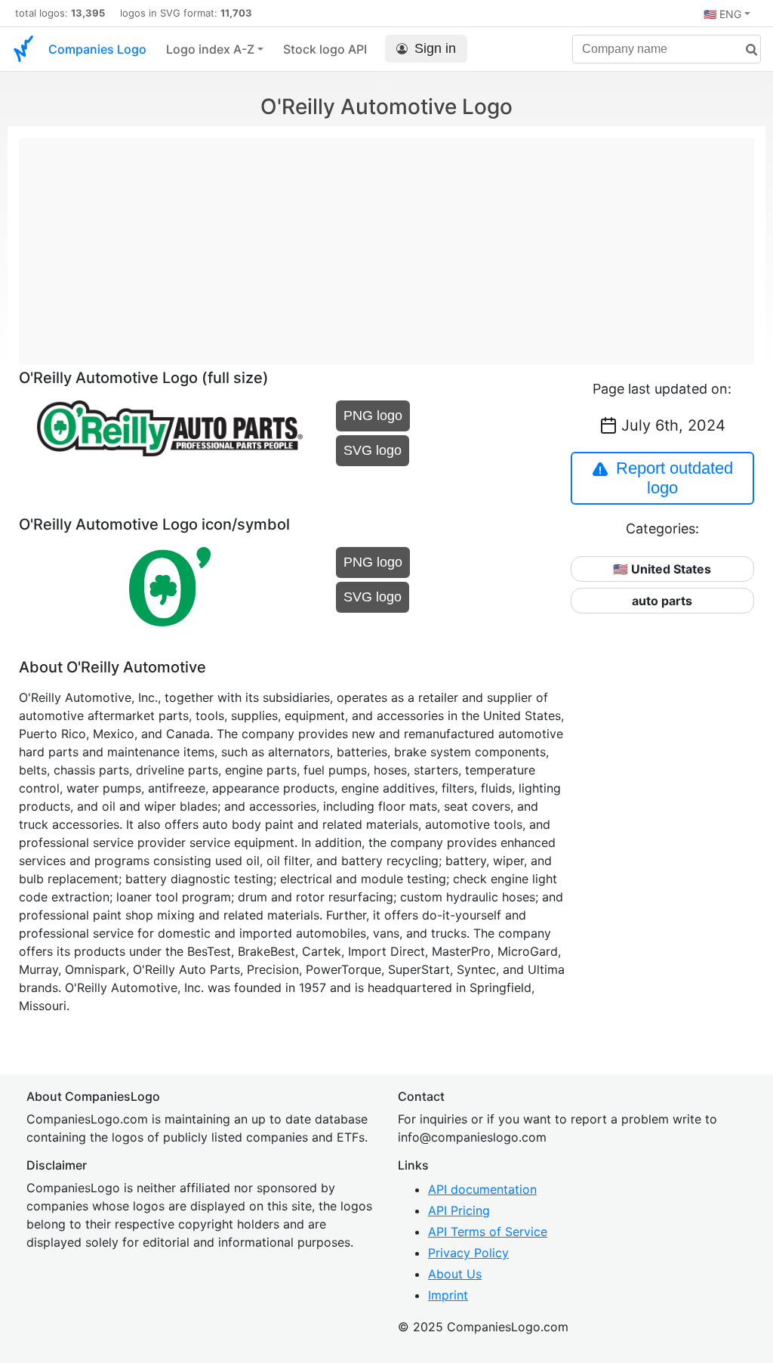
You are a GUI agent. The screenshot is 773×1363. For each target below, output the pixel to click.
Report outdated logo (674, 478)
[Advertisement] (386, 243)
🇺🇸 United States (662, 568)
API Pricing (459, 1210)
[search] (746, 50)
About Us (455, 1273)
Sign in (435, 48)
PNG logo (372, 415)
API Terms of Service (487, 1231)
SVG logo (372, 450)
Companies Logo (97, 49)
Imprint (448, 1295)
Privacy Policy (468, 1252)
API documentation (482, 1189)
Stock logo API (325, 49)
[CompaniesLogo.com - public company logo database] (23, 49)
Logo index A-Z (210, 49)
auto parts (662, 600)
